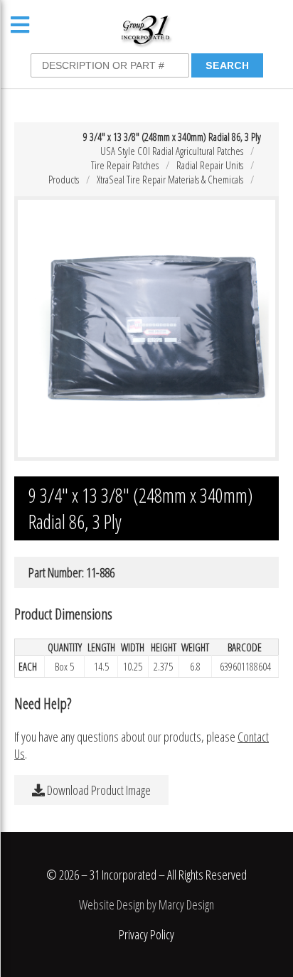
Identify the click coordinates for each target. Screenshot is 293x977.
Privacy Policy (146, 934)
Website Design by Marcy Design (146, 904)
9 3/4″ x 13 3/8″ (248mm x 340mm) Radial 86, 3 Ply (172, 136)
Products (63, 179)
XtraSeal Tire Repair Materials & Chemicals (170, 179)
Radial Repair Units (209, 165)
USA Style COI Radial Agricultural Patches (171, 151)
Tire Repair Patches (125, 165)
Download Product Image (98, 790)
